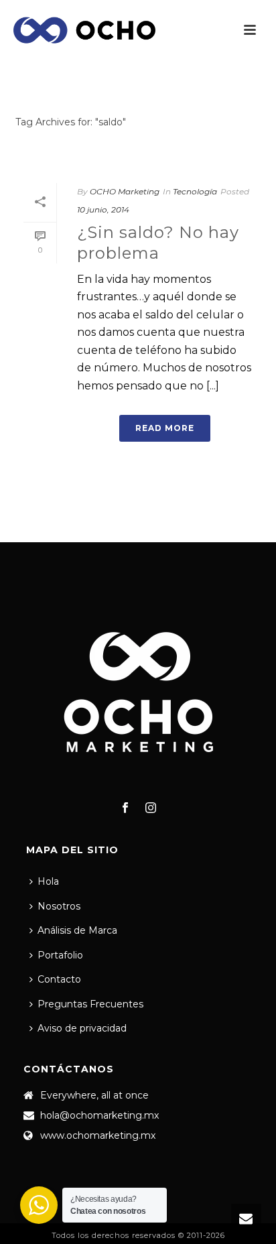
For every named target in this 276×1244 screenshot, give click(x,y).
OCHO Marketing (124, 191)
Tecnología (195, 191)
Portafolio (60, 955)
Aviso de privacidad (82, 1028)
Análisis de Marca (77, 930)
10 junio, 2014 (103, 209)
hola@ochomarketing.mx (99, 1115)
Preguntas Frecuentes (90, 1004)
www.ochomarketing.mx (97, 1135)
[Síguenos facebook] (125, 808)
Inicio (135, 157)
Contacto (59, 979)
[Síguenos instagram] (150, 808)
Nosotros (59, 906)
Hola (48, 881)
